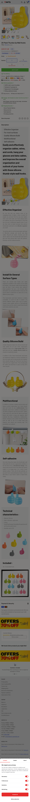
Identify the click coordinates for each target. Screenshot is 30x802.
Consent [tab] (5, 760)
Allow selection (15, 799)
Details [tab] (15, 760)
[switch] (26, 776)
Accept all (15, 794)
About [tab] (25, 760)
